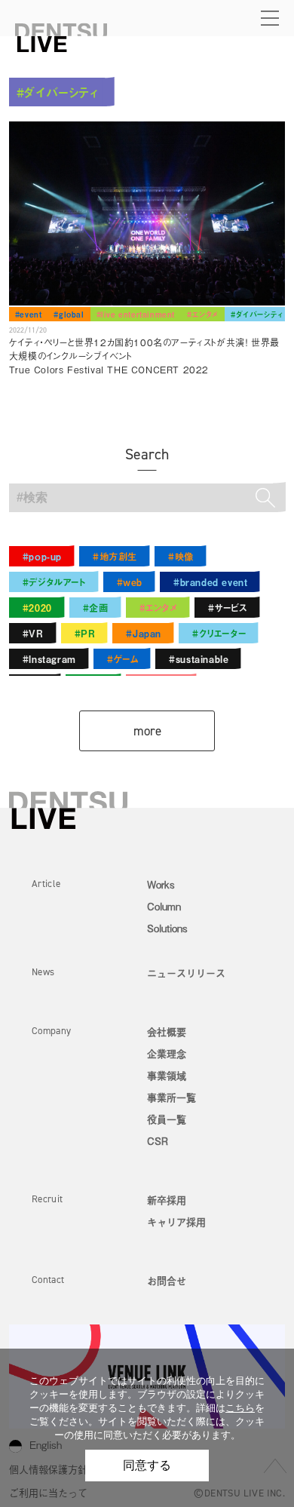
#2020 (37, 607)
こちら (240, 1407)
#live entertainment (135, 314)
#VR (33, 633)
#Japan (143, 633)
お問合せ (166, 1280)
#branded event (210, 582)
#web (129, 582)
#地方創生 (115, 556)
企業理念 (166, 1053)
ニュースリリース (186, 972)
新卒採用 (166, 1199)
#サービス (227, 607)
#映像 (181, 556)
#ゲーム (122, 659)
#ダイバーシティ (257, 314)
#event (28, 314)
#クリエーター (219, 633)
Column (164, 906)
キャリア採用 (176, 1221)
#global (69, 314)
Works (161, 884)
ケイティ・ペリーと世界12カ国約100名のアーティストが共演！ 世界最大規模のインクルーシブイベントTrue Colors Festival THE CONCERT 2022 (144, 356)
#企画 (96, 607)
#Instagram (49, 659)
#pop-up (42, 556)
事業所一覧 (171, 1097)
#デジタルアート (54, 582)
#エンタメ (203, 314)
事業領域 (166, 1075)
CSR (157, 1141)
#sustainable (198, 659)
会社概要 (166, 1031)
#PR (85, 633)
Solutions (167, 928)
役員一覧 (166, 1119)
